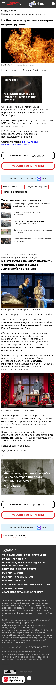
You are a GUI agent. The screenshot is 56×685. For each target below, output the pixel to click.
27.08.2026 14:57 (8, 255)
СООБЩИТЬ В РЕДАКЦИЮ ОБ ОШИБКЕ (22, 592)
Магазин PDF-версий (14, 559)
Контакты (8, 569)
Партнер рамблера (25, 672)
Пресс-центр (39, 555)
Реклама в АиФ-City (13, 580)
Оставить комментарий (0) (28, 166)
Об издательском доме (16, 555)
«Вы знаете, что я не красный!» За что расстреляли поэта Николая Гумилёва (27, 477)
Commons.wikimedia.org (22, 65)
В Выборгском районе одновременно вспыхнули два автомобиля (29, 222)
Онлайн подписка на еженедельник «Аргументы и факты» (23, 564)
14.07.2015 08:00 (8, 11)
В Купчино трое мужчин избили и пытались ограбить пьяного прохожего (31, 205)
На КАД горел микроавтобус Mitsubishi (19, 143)
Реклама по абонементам (17, 577)
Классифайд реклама (15, 584)
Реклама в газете (26, 569)
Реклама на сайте (12, 573)
